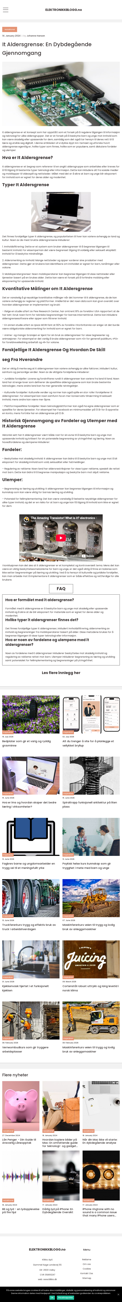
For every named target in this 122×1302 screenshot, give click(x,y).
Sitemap (86, 1278)
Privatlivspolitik (65, 1297)
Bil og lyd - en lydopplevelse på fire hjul (20, 1210)
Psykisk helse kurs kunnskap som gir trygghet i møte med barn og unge (86, 866)
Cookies (87, 1268)
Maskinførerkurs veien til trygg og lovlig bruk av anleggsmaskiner (88, 927)
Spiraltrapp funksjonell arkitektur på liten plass (89, 805)
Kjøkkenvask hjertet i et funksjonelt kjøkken (25, 988)
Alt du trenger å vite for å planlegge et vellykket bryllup (88, 743)
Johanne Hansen (36, 36)
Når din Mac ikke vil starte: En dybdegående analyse (100, 1141)
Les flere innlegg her (61, 672)
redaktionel (10, 29)
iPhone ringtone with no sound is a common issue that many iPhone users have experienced (100, 1212)
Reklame (86, 1259)
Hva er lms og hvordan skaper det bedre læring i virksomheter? (29, 805)
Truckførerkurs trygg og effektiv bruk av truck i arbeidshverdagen (29, 927)
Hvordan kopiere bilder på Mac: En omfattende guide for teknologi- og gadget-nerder (60, 1143)
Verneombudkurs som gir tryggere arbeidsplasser (25, 1049)
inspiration (8, 732)
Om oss (87, 1264)
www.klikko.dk (50, 1279)
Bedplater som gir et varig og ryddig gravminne (26, 743)
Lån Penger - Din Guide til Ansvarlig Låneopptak (19, 1141)
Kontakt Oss (86, 1273)
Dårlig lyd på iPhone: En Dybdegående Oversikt (57, 1210)
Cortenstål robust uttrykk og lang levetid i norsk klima (90, 988)
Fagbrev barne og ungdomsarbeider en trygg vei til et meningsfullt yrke (28, 866)
